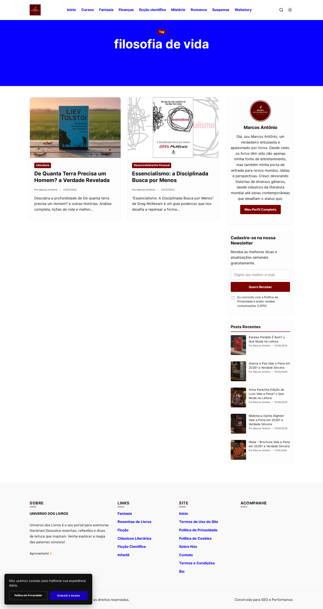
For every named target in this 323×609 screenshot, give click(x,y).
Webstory (243, 9)
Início (71, 9)
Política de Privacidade (198, 530)
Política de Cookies (195, 538)
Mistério (178, 9)
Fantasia (106, 9)
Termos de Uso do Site (198, 521)
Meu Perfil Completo (260, 209)
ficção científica (152, 9)
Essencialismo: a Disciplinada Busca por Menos (170, 176)
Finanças (126, 9)
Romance (199, 9)
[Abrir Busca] (281, 10)
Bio (182, 571)
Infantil (123, 555)
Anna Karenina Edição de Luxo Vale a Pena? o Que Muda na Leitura (266, 394)
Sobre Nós (188, 546)
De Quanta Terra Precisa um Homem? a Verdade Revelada (72, 176)
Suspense (220, 9)
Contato (186, 555)
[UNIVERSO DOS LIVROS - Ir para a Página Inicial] (35, 9)
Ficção (123, 530)
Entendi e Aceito (68, 595)
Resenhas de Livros (134, 521)
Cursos (87, 9)
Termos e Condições (197, 563)
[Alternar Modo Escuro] (290, 10)
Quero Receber (260, 287)
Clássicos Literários (134, 538)
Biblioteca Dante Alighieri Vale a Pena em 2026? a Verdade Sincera (266, 420)
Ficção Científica (132, 546)
